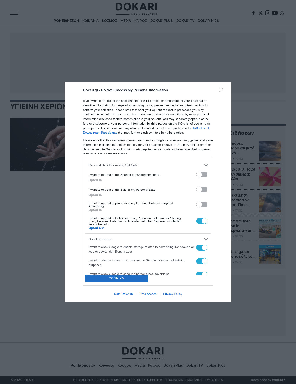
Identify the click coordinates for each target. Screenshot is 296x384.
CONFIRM (117, 278)
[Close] (223, 90)
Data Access (148, 293)
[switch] (201, 174)
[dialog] (148, 192)
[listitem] (148, 165)
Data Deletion (123, 293)
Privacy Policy (172, 293)
